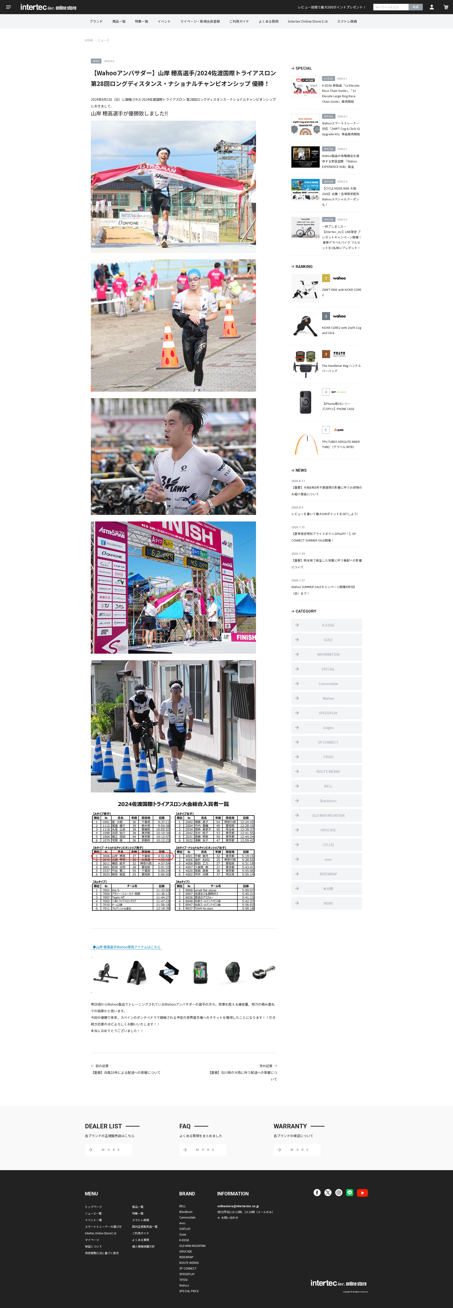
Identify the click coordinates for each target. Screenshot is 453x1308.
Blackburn (328, 800)
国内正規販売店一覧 (145, 1226)
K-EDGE (328, 625)
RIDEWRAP (328, 874)
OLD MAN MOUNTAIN (328, 815)
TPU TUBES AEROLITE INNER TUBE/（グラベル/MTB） (341, 444)
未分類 (328, 888)
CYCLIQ (328, 844)
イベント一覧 (93, 1220)
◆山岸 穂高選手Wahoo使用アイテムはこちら (126, 946)
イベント (164, 21)
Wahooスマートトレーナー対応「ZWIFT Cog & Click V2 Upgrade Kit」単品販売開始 (341, 128)
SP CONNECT (328, 742)
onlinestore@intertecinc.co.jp (238, 1206)
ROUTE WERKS (328, 771)
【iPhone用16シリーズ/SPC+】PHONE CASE (338, 406)
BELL (328, 786)
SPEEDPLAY (328, 713)
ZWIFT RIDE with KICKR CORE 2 (341, 292)
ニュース (103, 40)
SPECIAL (328, 669)
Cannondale (328, 683)
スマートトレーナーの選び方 (103, 1226)
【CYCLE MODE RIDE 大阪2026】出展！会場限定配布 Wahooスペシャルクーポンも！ (340, 196)
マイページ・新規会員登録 (200, 21)
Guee (182, 1234)
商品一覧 (119, 21)
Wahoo (328, 698)
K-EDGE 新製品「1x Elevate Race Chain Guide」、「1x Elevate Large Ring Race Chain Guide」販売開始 (341, 93)
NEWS (328, 903)
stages (328, 727)
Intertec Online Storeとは (308, 21)
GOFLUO (184, 1229)
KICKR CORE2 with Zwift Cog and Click (341, 330)
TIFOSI (328, 756)
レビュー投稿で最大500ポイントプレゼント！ (332, 7)
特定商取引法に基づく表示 (102, 1253)
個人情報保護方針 (143, 1246)
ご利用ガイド (239, 21)
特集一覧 (141, 21)
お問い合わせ (229, 1217)
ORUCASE (328, 830)
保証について (93, 1246)
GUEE (328, 639)
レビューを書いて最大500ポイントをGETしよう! (324, 514)
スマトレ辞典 (347, 21)
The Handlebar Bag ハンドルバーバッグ (341, 368)
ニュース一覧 (93, 1213)
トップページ (93, 1207)
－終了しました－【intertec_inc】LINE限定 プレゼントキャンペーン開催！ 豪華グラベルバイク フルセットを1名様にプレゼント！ (342, 237)
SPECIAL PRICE (189, 1291)
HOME (89, 40)
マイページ (92, 1240)
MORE (112, 1149)
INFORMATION (328, 654)
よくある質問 (268, 21)
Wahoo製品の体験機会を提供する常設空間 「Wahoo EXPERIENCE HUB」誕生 (340, 161)
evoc (328, 859)
